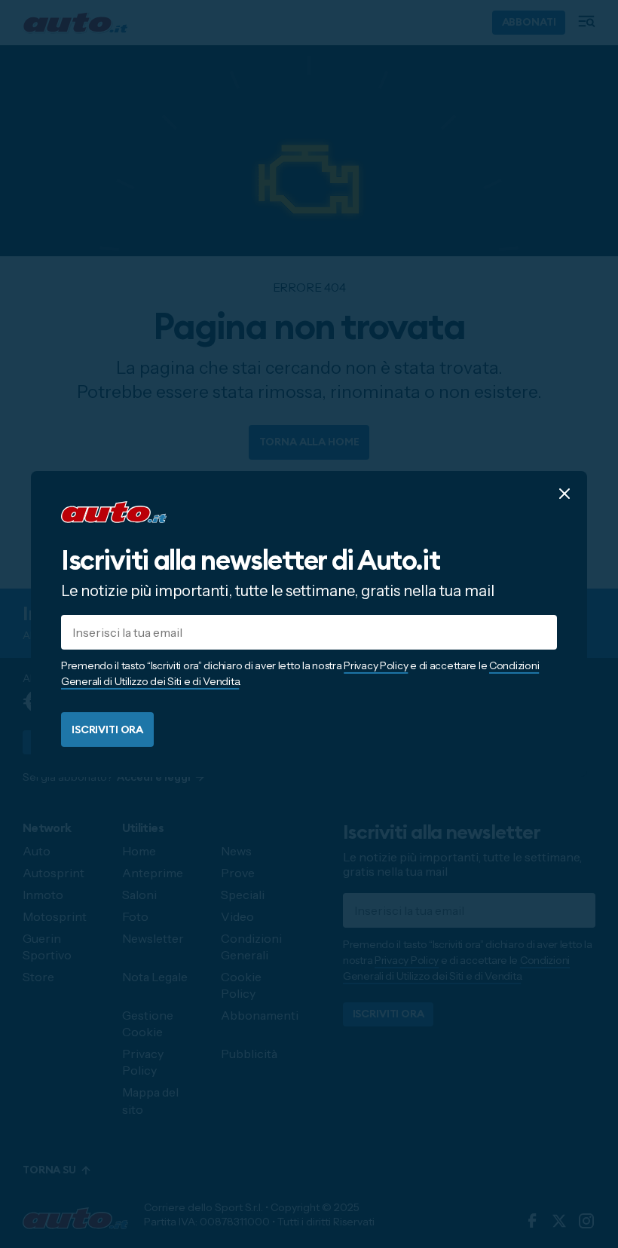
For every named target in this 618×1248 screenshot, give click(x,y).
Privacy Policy (376, 665)
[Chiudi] (564, 493)
